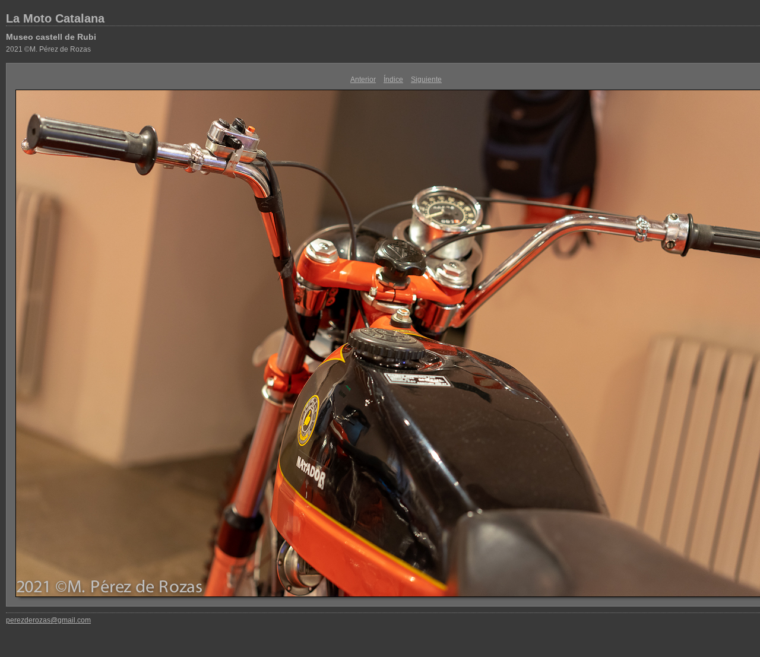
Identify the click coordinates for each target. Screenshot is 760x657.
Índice (393, 79)
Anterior (363, 79)
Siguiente (426, 79)
